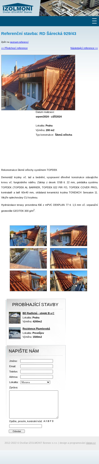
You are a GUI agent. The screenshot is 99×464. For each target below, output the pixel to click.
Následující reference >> (84, 48)
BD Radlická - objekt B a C (38, 313)
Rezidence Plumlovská (36, 328)
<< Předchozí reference (14, 48)
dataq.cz (91, 442)
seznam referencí (19, 42)
